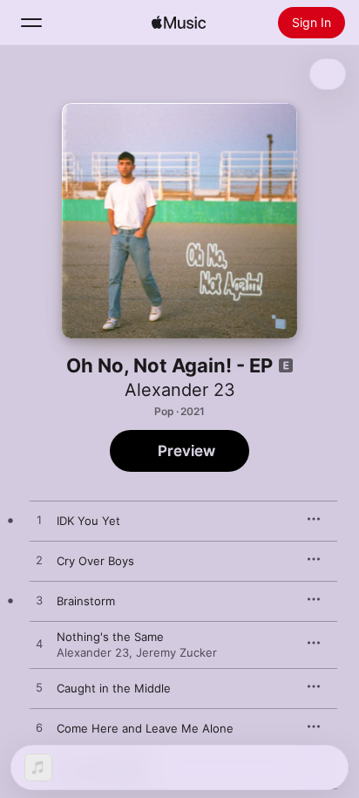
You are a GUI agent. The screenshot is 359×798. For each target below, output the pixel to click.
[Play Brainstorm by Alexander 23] (39, 601)
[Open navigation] (31, 22)
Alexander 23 (180, 389)
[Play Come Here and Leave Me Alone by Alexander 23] (39, 728)
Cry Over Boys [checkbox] (95, 561)
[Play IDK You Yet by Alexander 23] (39, 521)
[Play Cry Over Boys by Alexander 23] (39, 561)
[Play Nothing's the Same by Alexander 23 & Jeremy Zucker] (39, 644)
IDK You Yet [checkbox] (88, 521)
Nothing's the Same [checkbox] (110, 637)
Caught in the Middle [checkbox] (114, 688)
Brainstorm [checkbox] (86, 601)
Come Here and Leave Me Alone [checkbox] (145, 728)
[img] (179, 23)
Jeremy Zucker (176, 652)
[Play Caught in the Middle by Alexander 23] (39, 688)
